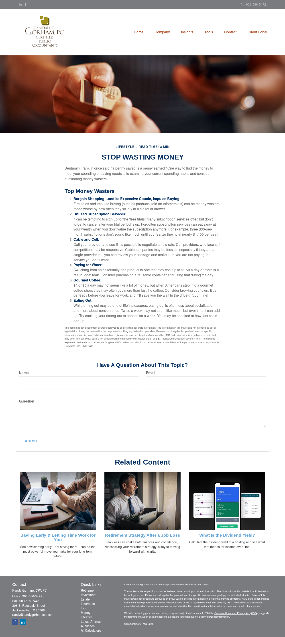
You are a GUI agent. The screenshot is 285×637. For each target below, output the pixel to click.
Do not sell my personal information (210, 616)
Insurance (88, 603)
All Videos (88, 626)
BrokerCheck (201, 584)
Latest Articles (91, 621)
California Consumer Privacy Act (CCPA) (236, 613)
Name (24, 372)
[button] (162, 32)
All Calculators (91, 630)
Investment (88, 595)
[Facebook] (25, 4)
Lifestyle (86, 617)
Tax (83, 608)
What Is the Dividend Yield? (227, 535)
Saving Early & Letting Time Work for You (58, 537)
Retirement (88, 590)
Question (26, 401)
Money (85, 612)
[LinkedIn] (20, 4)
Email (150, 372)
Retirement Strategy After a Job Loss (142, 535)
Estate (85, 599)
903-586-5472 (256, 4)
